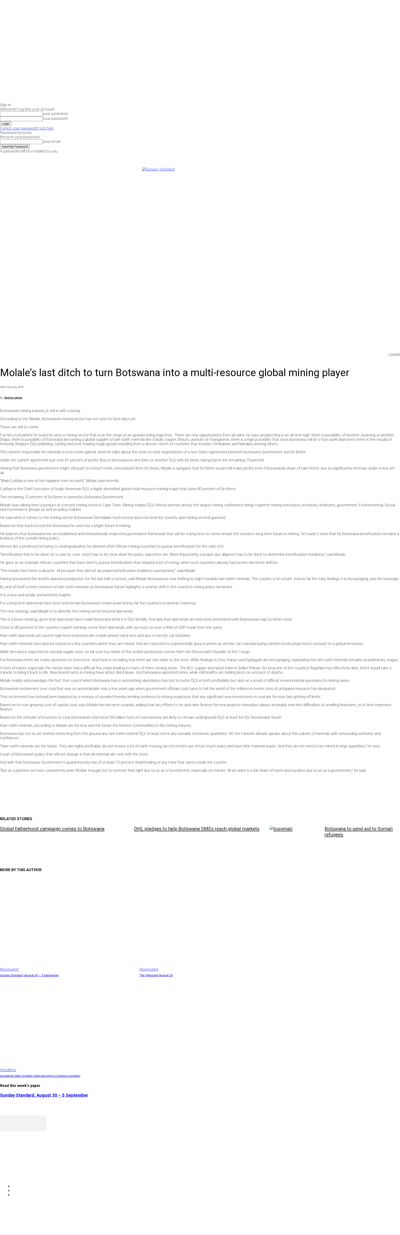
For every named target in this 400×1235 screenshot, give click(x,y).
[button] (382, 354)
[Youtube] (338, 156)
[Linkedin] (74, 795)
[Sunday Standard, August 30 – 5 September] (67, 924)
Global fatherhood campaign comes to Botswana (52, 829)
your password (55, 118)
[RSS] (28, 1174)
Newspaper (9, 969)
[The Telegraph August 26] (207, 924)
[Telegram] (90, 795)
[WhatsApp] (57, 795)
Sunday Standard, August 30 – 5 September (29, 975)
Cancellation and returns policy (381, 1222)
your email (51, 141)
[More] (108, 795)
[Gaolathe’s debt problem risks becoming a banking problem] (67, 1025)
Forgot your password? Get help (26, 128)
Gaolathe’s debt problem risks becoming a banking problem (40, 1076)
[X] (333, 156)
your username (55, 113)
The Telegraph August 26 (156, 975)
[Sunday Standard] (200, 253)
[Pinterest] (41, 795)
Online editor (13, 397)
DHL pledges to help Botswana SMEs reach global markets (196, 829)
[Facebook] (322, 156)
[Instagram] (328, 156)
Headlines (8, 1070)
